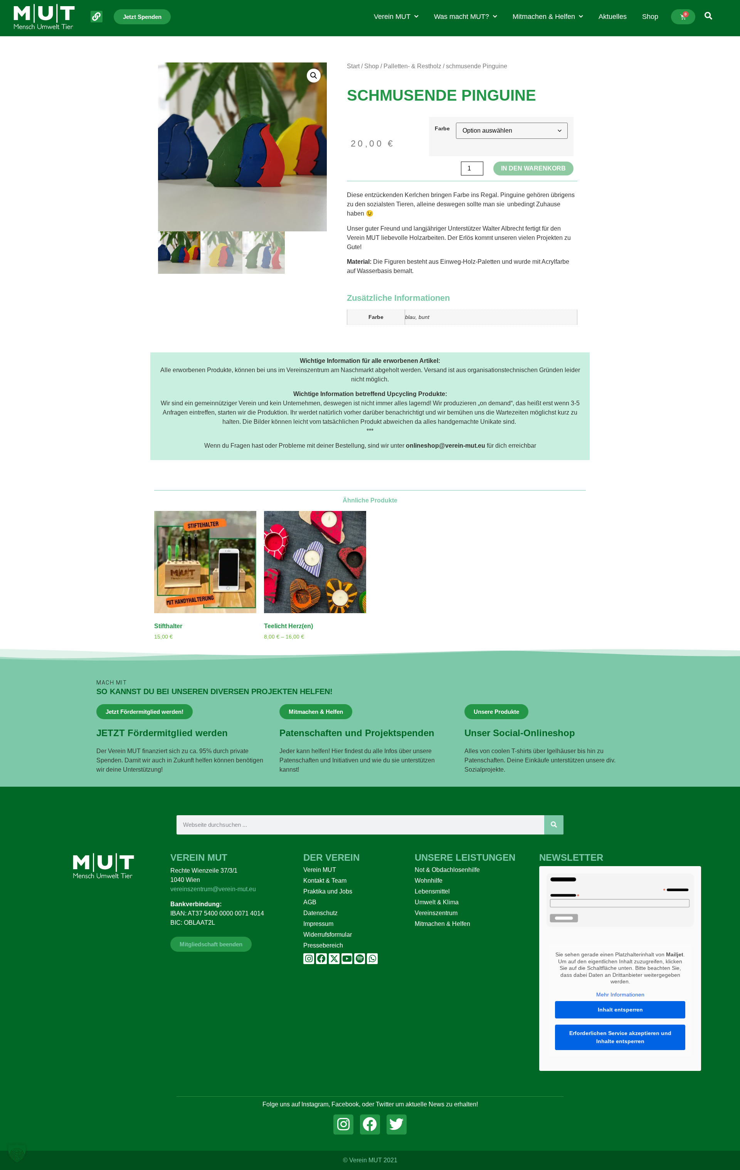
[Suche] (553, 825)
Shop (650, 16)
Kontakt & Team (324, 880)
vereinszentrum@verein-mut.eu (213, 889)
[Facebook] (321, 958)
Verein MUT (392, 16)
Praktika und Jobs (327, 891)
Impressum (318, 923)
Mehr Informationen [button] (620, 994)
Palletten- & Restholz (412, 66)
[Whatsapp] (372, 958)
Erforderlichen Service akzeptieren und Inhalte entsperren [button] (620, 1037)
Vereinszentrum (436, 913)
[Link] (97, 17)
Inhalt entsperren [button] (620, 1009)
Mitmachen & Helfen (544, 16)
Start (353, 66)
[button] (314, 76)
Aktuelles (613, 16)
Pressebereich (323, 945)
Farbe (442, 128)
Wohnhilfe (428, 880)
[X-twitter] (334, 958)
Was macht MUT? (461, 16)
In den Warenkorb (533, 168)
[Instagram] (308, 958)
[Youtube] (346, 958)
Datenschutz (320, 913)
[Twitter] (397, 1124)
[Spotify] (359, 958)
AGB (309, 902)
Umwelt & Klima (437, 902)
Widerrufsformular (327, 934)
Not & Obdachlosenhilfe (447, 870)
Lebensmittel (432, 891)
